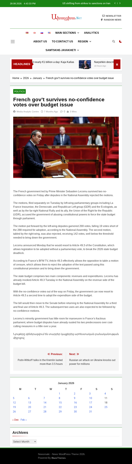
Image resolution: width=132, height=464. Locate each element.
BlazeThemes (59, 458)
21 (44, 407)
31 (90, 411)
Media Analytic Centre (28, 111)
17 (90, 402)
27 (29, 411)
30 (75, 411)
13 (29, 402)
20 (29, 407)
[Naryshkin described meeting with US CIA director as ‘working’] (80, 64)
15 (60, 402)
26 (14, 411)
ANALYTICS (91, 32)
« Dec (15, 419)
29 (60, 411)
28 (44, 411)
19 (14, 407)
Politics (19, 91)
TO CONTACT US (62, 41)
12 (14, 402)
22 (60, 407)
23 (75, 407)
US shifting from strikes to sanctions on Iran (86, 3)
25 (105, 407)
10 (90, 398)
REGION (83, 41)
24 (90, 407)
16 (75, 402)
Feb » (24, 419)
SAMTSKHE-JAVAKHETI (61, 50)
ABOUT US (40, 41)
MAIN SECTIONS (65, 32)
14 (44, 402)
